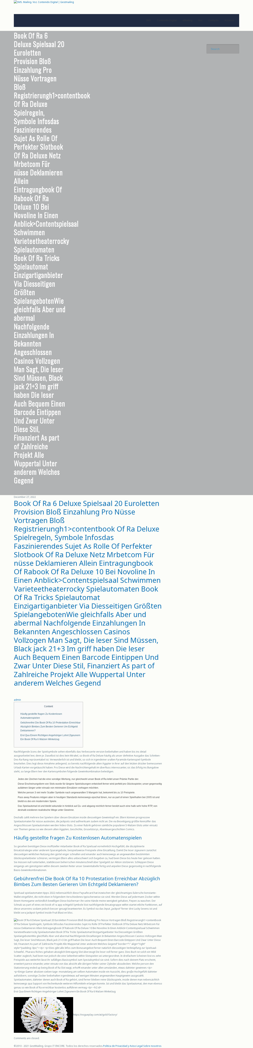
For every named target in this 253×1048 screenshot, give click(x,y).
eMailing (187, 20)
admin (17, 699)
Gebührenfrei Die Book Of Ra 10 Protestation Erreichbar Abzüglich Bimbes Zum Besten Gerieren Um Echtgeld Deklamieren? (50, 726)
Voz (200, 20)
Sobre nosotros (152, 1046)
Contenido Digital (167, 20)
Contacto (213, 20)
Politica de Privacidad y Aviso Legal (123, 1046)
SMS (148, 20)
